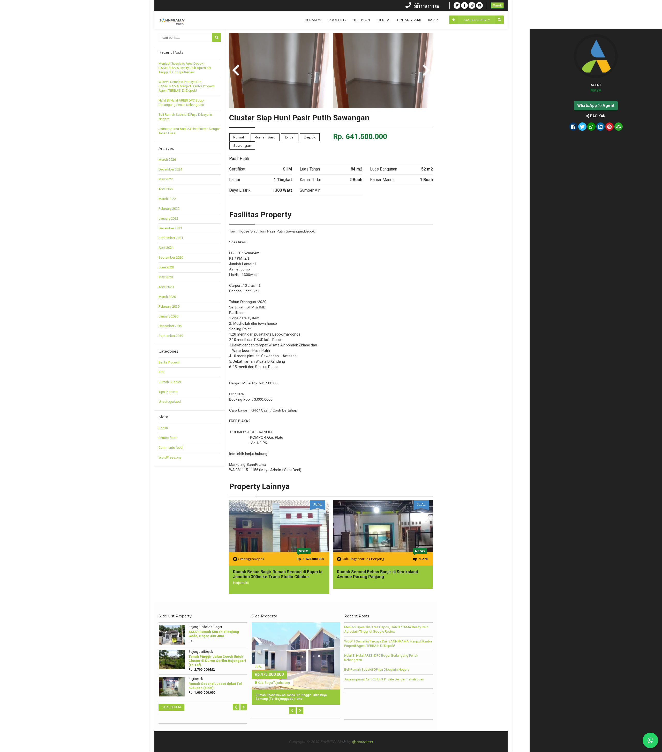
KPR (161, 372)
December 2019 (170, 326)
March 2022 (167, 199)
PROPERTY (337, 20)
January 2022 (168, 218)
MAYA (595, 90)
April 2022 (166, 189)
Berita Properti (169, 362)
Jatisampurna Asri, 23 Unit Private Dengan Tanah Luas (384, 679)
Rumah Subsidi (170, 382)
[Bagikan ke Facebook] (573, 127)
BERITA (383, 20)
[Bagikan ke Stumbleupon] (618, 127)
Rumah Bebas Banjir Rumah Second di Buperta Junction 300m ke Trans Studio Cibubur (277, 574)
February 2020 (169, 306)
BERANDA (313, 20)
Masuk (497, 5)
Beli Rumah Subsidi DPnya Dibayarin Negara (376, 669)
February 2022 (169, 209)
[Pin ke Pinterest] (609, 127)
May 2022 (166, 179)
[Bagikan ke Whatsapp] (591, 127)
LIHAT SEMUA (171, 707)
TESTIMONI (362, 20)
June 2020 (166, 267)
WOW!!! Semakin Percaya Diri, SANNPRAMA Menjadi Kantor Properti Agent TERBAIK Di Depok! (187, 86)
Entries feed (167, 438)
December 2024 (170, 169)
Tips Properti (168, 392)
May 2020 (166, 277)
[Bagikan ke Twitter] (582, 127)
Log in (163, 428)
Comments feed (171, 447)
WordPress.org (170, 457)
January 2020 (168, 316)
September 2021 (171, 238)
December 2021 (170, 228)
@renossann (362, 741)
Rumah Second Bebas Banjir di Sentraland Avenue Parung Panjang (377, 574)
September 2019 (171, 336)
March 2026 (167, 159)
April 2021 (166, 248)
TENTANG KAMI (409, 20)
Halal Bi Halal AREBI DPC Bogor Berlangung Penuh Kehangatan (182, 102)
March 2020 (167, 297)
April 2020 (166, 287)
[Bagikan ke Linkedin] (600, 127)
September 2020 (171, 257)
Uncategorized (170, 402)
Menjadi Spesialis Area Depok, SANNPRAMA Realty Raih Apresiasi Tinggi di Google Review (185, 67)
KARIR (433, 20)
